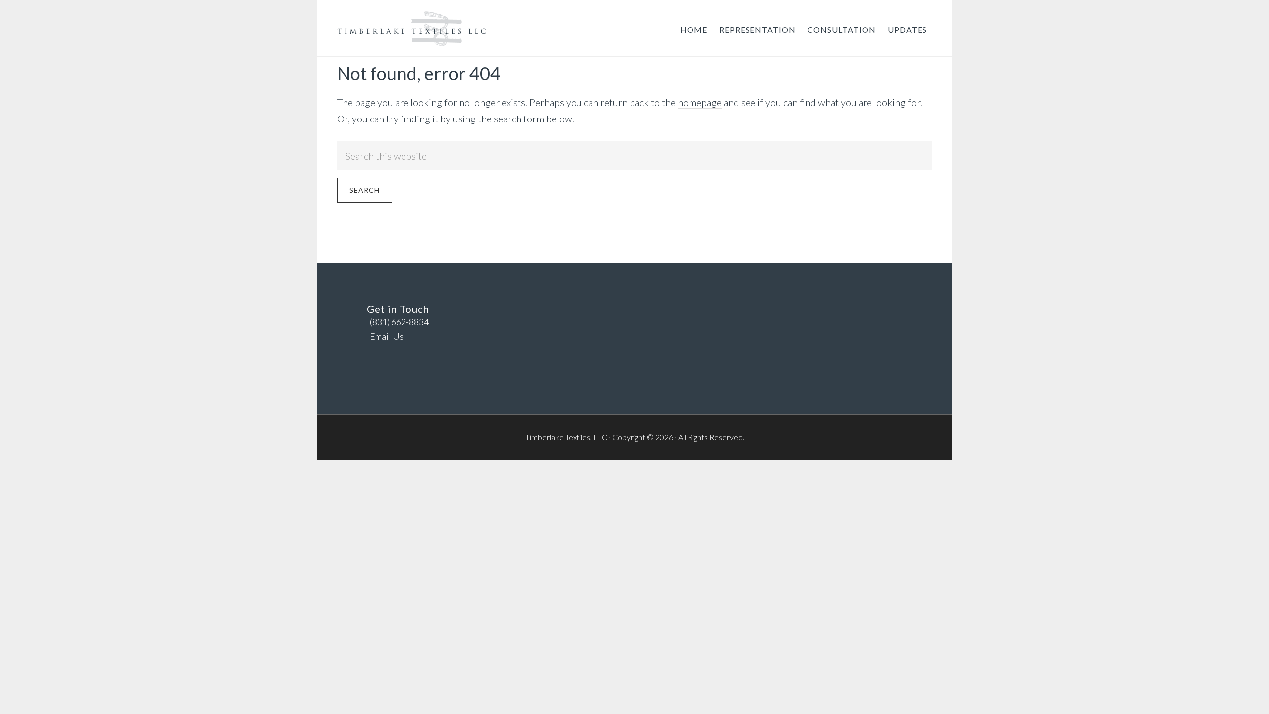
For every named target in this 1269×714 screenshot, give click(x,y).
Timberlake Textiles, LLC (411, 28)
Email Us (387, 336)
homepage (700, 102)
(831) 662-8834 (398, 321)
